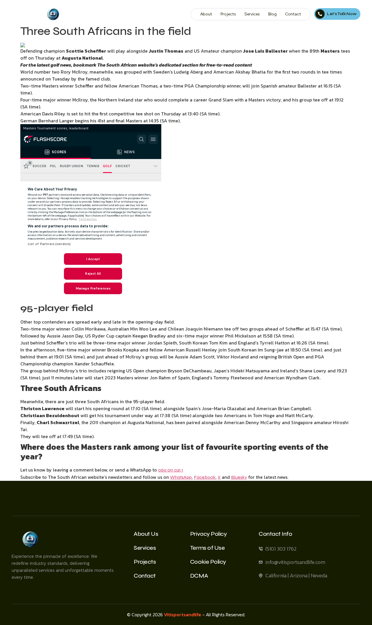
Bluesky (239, 477)
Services (252, 14)
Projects (228, 14)
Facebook (205, 477)
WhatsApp (181, 477)
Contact (293, 14)
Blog (272, 14)
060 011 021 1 (170, 470)
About (206, 14)
